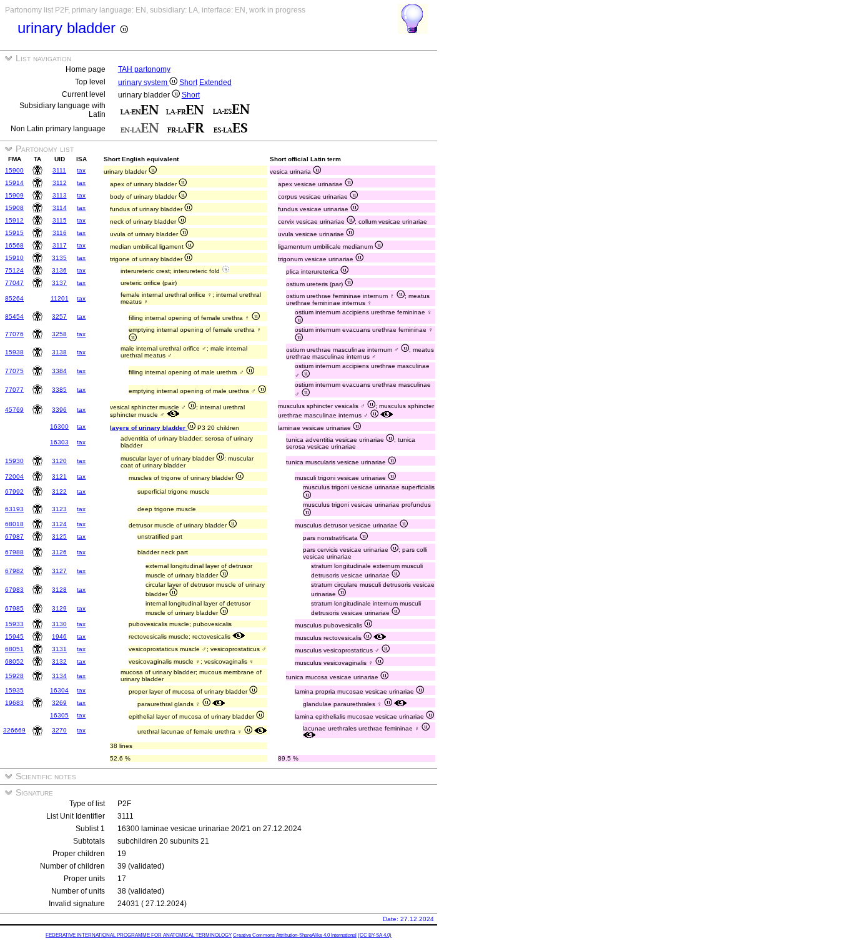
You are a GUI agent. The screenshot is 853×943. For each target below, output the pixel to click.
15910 (14, 257)
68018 (14, 524)
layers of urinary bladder (148, 427)
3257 (59, 316)
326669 (14, 730)
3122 (59, 491)
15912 (14, 220)
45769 (14, 409)
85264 (14, 298)
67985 (14, 608)
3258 (59, 334)
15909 (14, 195)
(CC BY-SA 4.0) (375, 935)
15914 (14, 182)
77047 (14, 282)
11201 (60, 298)
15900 (14, 170)
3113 (59, 195)
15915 (14, 232)
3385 (59, 389)
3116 (59, 232)
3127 (59, 570)
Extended (215, 82)
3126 (59, 552)
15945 (14, 636)
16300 (59, 426)
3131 (59, 649)
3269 (59, 702)
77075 (14, 370)
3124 (59, 524)
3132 (59, 661)
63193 (14, 509)
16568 (14, 245)
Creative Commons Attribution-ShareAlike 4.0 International (295, 935)
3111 (59, 170)
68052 (14, 661)
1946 (59, 636)
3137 (59, 282)
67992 (14, 491)
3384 (59, 370)
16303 (59, 442)
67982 (14, 570)
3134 (59, 675)
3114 (59, 207)
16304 (59, 690)
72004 (14, 476)
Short (188, 82)
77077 (14, 389)
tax (81, 170)
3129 (59, 608)
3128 (59, 589)
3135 (59, 257)
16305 (59, 715)
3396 (59, 409)
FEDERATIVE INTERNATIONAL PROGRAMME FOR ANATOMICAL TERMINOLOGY (139, 935)
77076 (14, 334)
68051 (14, 649)
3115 (59, 220)
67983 (14, 589)
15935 (14, 690)
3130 (59, 624)
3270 (59, 730)
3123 (59, 509)
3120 (59, 460)
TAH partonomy (144, 69)
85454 (14, 316)
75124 (14, 270)
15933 (14, 624)
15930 (14, 460)
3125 (59, 536)
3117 (59, 245)
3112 (59, 182)
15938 (14, 352)
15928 (14, 675)
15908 (14, 207)
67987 (14, 536)
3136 (59, 270)
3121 (59, 476)
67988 (14, 552)
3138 (59, 352)
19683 (14, 702)
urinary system (143, 82)
